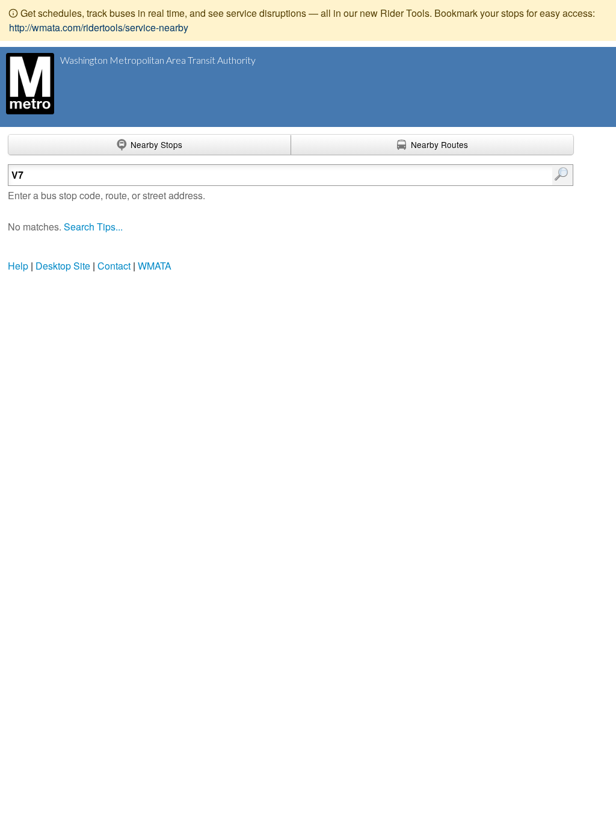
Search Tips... (93, 226)
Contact (114, 266)
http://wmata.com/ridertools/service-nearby (98, 27)
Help (18, 266)
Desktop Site (62, 266)
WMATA (154, 266)
